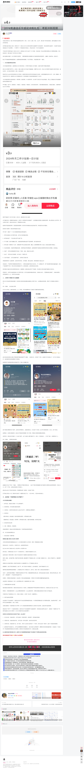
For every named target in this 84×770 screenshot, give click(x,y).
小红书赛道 (7, 29)
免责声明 (25, 761)
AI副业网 (31, 763)
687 (12, 695)
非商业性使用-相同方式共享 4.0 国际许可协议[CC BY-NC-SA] (17, 657)
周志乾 (7, 33)
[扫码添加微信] (81, 759)
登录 (29, 732)
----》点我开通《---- (32, 649)
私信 (60, 33)
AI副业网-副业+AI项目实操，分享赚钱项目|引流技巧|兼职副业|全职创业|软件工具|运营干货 (24, 656)
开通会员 (78, 2)
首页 (3, 29)
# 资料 (14, 678)
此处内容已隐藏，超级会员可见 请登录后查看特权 (32, 640)
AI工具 (35, 763)
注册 (36, 732)
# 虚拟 (10, 678)
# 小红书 (5, 678)
